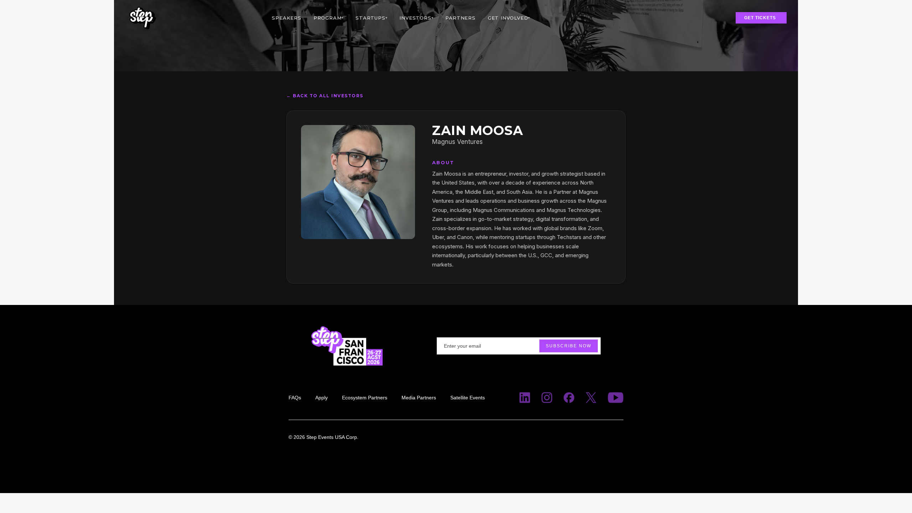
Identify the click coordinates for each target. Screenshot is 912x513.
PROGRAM (328, 18)
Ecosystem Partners (364, 397)
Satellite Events (467, 397)
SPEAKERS (286, 18)
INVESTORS (416, 18)
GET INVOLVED (509, 18)
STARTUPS (371, 18)
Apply (321, 397)
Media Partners (418, 397)
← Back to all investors (324, 95)
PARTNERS (460, 18)
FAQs (295, 397)
